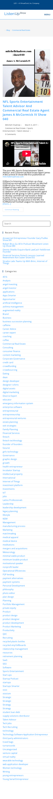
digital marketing (11, 392)
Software (7, 667)
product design (10, 615)
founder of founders (12, 444)
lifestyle (6, 515)
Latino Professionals (12, 500)
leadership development (14, 507)
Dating (6, 373)
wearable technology (13, 760)
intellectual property (13, 474)
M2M (5, 518)
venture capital (10, 753)
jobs (5, 496)
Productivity (8, 630)
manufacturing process (14, 526)
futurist (6, 448)
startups (7, 682)
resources (7, 652)
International (9, 477)
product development (13, 622)
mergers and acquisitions (15, 548)
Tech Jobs (7, 723)
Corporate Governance (14, 358)
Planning (7, 600)
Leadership (8, 503)
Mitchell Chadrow (12, 125)
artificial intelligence (12, 302)
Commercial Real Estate (15, 128)
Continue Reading (14, 210)
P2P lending (8, 574)
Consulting (8, 347)
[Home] (3, 30)
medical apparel (10, 537)
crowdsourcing (10, 369)
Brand (6, 314)
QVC (5, 634)
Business (7, 317)
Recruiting (8, 637)
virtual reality (9, 756)
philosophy (8, 589)
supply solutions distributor (16, 715)
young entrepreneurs (13, 775)
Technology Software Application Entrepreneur (25, 734)
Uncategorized (10, 749)
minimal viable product (14, 555)
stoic (5, 689)
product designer (11, 619)
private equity (9, 608)
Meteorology (9, 552)
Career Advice (9, 329)
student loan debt (11, 712)
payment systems (11, 582)
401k (5, 276)
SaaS (5, 660)
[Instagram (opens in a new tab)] (26, 5)
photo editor (9, 593)
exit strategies (9, 425)
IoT (4, 492)
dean (5, 377)
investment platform (13, 485)
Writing (6, 771)
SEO (5, 663)
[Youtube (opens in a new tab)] (32, 5)
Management (9, 522)
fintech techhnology (12, 440)
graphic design (10, 459)
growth (6, 462)
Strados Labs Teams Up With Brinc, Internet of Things (25, 262)
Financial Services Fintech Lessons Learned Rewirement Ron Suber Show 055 (23, 256)
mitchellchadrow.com (13, 176)
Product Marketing (12, 626)
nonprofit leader (11, 567)
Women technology (12, 768)
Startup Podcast (10, 678)
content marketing (12, 355)
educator (7, 399)
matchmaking (9, 533)
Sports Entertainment (13, 671)
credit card (8, 362)
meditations (8, 544)
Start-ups (7, 675)
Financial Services (11, 433)
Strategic (7, 697)
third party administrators (15, 738)
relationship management (15, 648)
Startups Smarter (11, 686)
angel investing (10, 284)
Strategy (7, 704)
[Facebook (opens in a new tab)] (23, 5)
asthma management (13, 306)
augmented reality (11, 310)
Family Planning (10, 429)
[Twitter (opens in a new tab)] (20, 5)
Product (7, 611)
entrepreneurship (11, 414)
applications (9, 291)
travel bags (8, 741)
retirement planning (12, 656)
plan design (8, 596)
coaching (7, 336)
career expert (9, 332)
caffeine (6, 325)
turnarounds (9, 745)
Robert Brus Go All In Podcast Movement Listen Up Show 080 (25, 244)
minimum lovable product (15, 559)
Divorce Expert (10, 395)
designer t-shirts (11, 384)
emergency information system (18, 403)
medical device (10, 541)
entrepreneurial (10, 410)
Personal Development (14, 585)
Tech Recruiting (10, 727)
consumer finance (11, 351)
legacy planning (10, 511)
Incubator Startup (11, 470)
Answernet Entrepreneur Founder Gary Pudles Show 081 (25, 239)
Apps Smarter (9, 295)
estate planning (10, 422)
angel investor (9, 288)
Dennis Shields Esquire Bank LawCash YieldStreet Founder (26, 250)
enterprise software (12, 407)
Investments (9, 489)
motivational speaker (13, 563)
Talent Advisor (23, 131)
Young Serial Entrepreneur (16, 779)
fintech (6, 436)
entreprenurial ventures (14, 418)
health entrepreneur (13, 466)
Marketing (7, 529)
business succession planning (17, 321)
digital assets (9, 388)
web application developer (15, 764)
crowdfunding (9, 366)
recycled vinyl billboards (14, 645)
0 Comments (10, 134)
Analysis (7, 280)
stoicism (7, 693)
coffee (6, 340)
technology (8, 730)
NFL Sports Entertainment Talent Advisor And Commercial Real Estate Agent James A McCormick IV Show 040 (26, 110)
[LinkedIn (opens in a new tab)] (29, 5)
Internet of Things (11, 481)
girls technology (10, 451)
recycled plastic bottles (14, 641)
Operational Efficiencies (14, 570)
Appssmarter (9, 299)
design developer (11, 381)
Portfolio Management (14, 604)
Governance (9, 455)
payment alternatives (13, 578)
